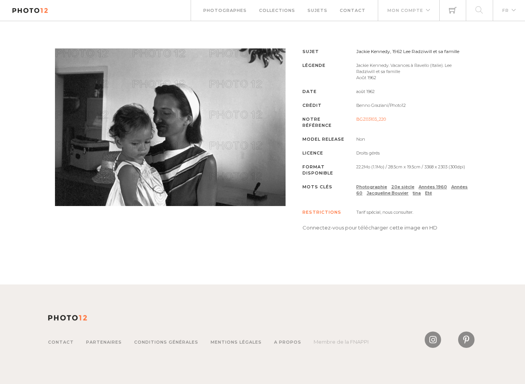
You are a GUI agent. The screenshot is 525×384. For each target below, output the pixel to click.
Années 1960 (433, 187)
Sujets (317, 10)
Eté (428, 193)
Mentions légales (236, 342)
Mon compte (405, 10)
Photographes (225, 10)
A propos (287, 342)
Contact (353, 10)
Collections (277, 10)
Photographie (371, 187)
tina (417, 193)
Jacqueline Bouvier (388, 193)
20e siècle (402, 187)
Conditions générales (166, 342)
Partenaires (104, 342)
